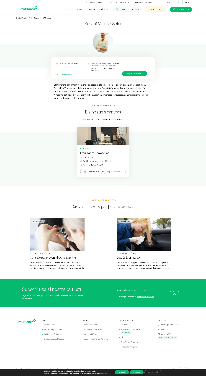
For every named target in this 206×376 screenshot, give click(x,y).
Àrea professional (96, 2)
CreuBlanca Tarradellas (92, 329)
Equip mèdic (90, 9)
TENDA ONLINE (155, 9)
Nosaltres (102, 9)
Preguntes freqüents (129, 347)
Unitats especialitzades (54, 339)
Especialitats (38, 221)
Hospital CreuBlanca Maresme (95, 339)
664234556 (166, 334)
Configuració (153, 372)
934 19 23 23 (88, 157)
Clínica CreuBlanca (90, 324)
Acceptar (121, 372)
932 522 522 (166, 329)
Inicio (18, 18)
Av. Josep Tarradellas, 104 (93, 165)
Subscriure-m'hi (174, 292)
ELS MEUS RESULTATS (129, 9)
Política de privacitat (145, 297)
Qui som (124, 324)
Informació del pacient (119, 2)
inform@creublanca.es (170, 324)
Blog (158, 2)
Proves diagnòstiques (53, 329)
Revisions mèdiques (52, 334)
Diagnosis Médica (90, 334)
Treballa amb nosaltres (143, 2)
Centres (66, 9)
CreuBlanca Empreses (130, 342)
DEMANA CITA (183, 9)
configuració (103, 373)
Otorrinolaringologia (67, 74)
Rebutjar (136, 372)
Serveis (77, 9)
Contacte (169, 2)
